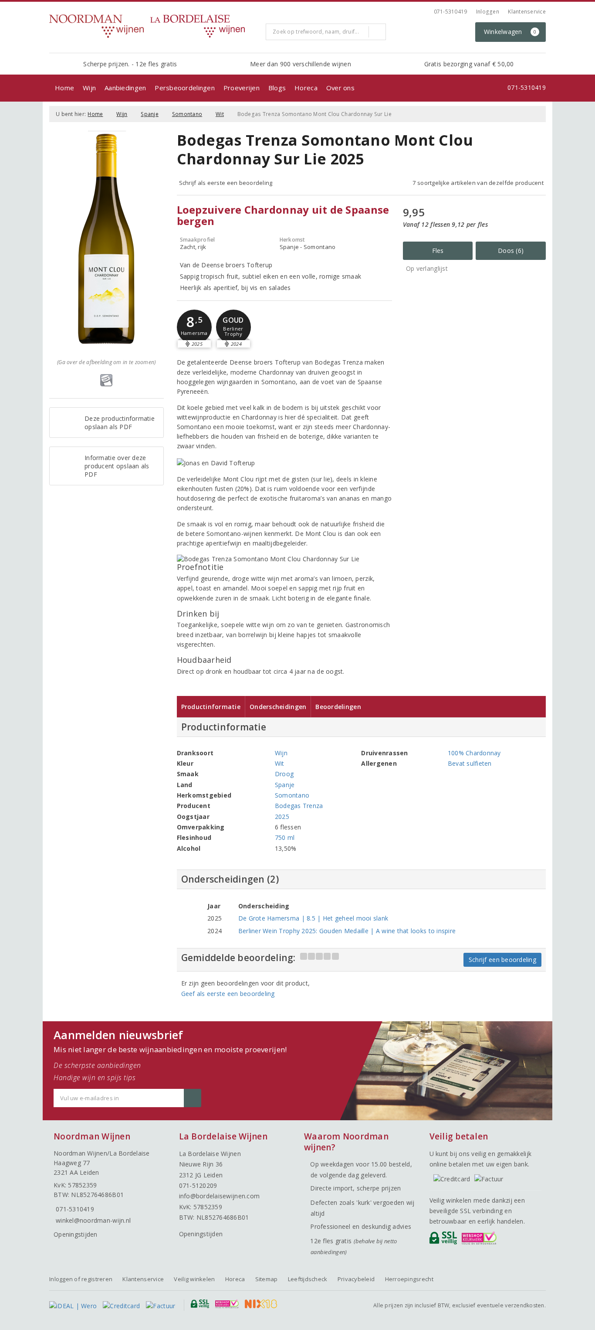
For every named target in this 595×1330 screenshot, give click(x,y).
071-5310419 (450, 11)
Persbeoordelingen (185, 87)
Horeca (306, 87)
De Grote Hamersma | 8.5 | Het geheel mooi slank (313, 918)
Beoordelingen (338, 707)
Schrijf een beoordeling (502, 959)
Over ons (340, 87)
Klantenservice (527, 11)
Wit (220, 114)
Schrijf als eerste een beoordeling (226, 183)
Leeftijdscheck (308, 1279)
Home (64, 87)
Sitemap (266, 1279)
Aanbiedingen (125, 87)
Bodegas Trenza (299, 805)
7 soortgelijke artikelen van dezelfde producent (478, 183)
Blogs (277, 87)
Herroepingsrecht (409, 1279)
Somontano (187, 114)
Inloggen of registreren (80, 1279)
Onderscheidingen (278, 707)
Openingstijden (76, 1234)
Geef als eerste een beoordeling (228, 993)
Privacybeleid (356, 1279)
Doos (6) (511, 250)
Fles (438, 250)
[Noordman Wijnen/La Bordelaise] (154, 26)
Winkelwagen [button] (510, 31)
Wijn (89, 87)
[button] (194, 327)
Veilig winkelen (194, 1279)
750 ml (285, 837)
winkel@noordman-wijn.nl (93, 1220)
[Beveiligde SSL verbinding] (481, 1240)
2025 (282, 816)
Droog (284, 774)
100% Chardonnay (474, 753)
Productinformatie (211, 707)
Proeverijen (241, 87)
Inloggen (487, 11)
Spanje (150, 114)
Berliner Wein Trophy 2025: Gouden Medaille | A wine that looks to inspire (347, 931)
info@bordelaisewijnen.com (219, 1196)
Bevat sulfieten (470, 763)
